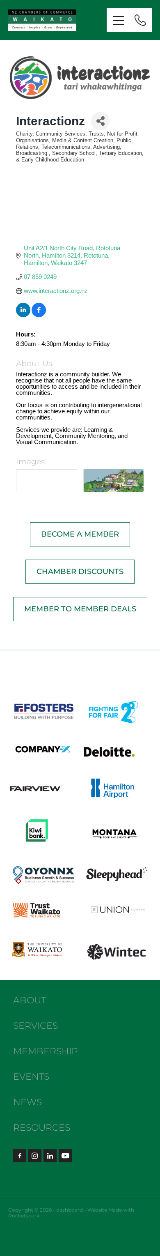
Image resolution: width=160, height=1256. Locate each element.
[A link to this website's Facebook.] (19, 1155)
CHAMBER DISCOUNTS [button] (80, 572)
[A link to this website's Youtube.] (65, 1155)
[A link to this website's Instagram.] (34, 1155)
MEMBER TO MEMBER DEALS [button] (80, 609)
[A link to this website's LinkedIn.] (50, 1155)
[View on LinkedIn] (23, 314)
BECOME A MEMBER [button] (80, 534)
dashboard (69, 1210)
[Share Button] (100, 121)
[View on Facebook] (39, 314)
